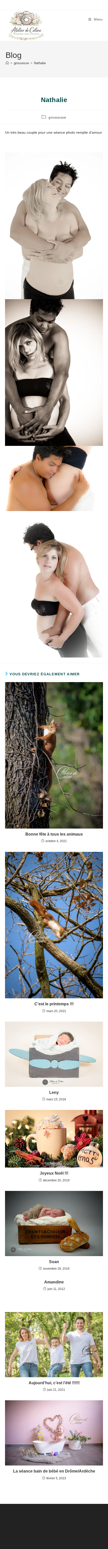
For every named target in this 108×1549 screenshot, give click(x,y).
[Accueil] (7, 63)
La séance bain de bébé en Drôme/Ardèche (54, 1471)
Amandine (54, 1282)
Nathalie (40, 63)
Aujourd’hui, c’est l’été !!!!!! (54, 1383)
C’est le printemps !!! (54, 1004)
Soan (54, 1262)
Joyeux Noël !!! (54, 1173)
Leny (54, 1092)
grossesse (57, 117)
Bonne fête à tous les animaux (54, 834)
